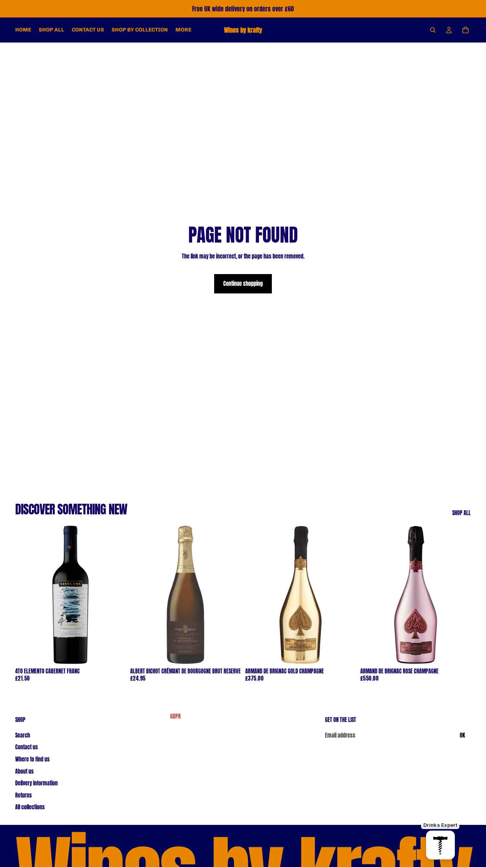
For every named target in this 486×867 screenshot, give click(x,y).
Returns (23, 795)
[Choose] (114, 652)
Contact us (26, 747)
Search (22, 735)
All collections (30, 807)
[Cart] (465, 30)
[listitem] (183, 30)
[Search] (432, 30)
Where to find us (32, 759)
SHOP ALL (461, 513)
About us (24, 771)
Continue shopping (243, 284)
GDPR (175, 716)
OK (462, 735)
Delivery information (36, 783)
